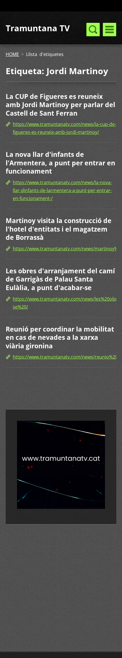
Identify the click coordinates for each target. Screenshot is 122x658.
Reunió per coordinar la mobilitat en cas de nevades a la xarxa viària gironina (60, 337)
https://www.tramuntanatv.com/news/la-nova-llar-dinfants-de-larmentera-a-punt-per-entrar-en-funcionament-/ (62, 190)
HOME (12, 54)
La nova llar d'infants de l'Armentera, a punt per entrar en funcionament (60, 163)
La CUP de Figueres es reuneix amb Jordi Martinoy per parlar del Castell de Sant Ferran (60, 105)
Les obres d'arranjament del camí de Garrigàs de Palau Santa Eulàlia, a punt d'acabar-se (60, 279)
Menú (109, 29)
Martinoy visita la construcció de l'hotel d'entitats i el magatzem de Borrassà (59, 229)
